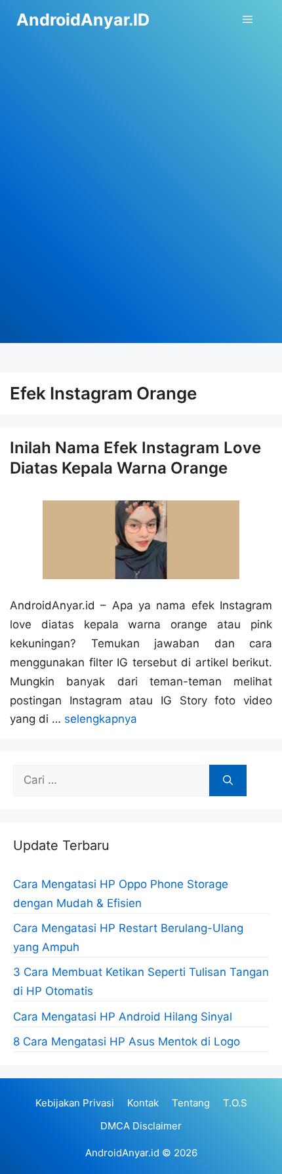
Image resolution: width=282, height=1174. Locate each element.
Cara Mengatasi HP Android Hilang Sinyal (122, 1016)
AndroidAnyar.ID (83, 20)
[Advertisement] (141, 202)
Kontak (143, 1103)
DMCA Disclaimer (141, 1126)
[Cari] (228, 780)
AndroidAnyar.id (122, 1152)
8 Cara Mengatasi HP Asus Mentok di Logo (126, 1041)
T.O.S (235, 1103)
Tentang (191, 1103)
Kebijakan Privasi (74, 1103)
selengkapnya (100, 718)
